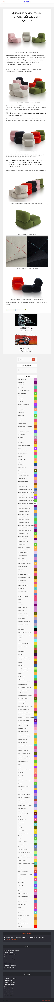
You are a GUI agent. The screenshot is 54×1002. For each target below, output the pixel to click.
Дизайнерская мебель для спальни (12, 959)
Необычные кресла (8, 952)
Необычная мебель (22, 310)
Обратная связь (27, 933)
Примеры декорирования (10, 982)
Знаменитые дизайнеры (9, 988)
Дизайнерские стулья (9, 963)
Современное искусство (9, 984)
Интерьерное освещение (10, 978)
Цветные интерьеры (9, 980)
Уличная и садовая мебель (10, 954)
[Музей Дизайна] (27, 1)
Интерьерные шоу (8, 991)
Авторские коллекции (9, 967)
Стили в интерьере (8, 986)
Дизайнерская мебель (9, 961)
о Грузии (6, 1000)
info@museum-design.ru (12, 939)
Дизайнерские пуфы (11, 310)
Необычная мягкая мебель (10, 965)
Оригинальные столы (9, 956)
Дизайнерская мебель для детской (12, 950)
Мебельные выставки (9, 993)
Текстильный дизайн (9, 995)
